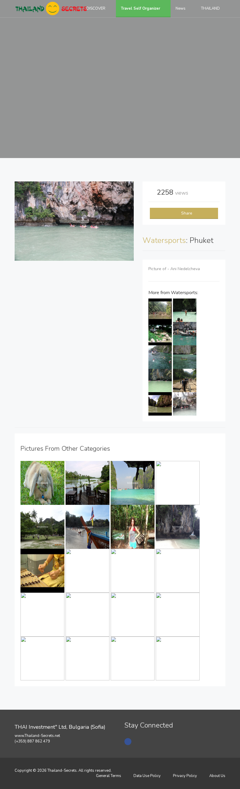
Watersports (164, 240)
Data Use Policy (147, 775)
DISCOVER (96, 8)
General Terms (108, 775)
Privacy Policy (185, 775)
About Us (217, 775)
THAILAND (211, 8)
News (181, 8)
